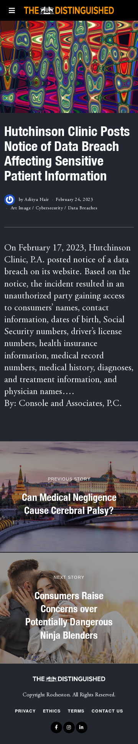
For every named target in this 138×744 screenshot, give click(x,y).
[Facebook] (56, 727)
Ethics (52, 711)
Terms (76, 711)
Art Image (21, 208)
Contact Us (107, 711)
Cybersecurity (49, 208)
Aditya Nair (37, 199)
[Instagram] (69, 727)
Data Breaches (82, 208)
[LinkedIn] (81, 727)
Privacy (25, 711)
